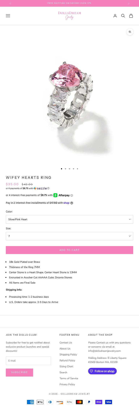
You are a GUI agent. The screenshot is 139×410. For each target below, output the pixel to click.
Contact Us (66, 342)
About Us (65, 348)
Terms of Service (69, 378)
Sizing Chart (66, 366)
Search (63, 372)
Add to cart (69, 250)
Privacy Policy (67, 384)
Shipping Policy (68, 354)
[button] (69, 188)
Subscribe (19, 372)
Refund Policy (67, 360)
